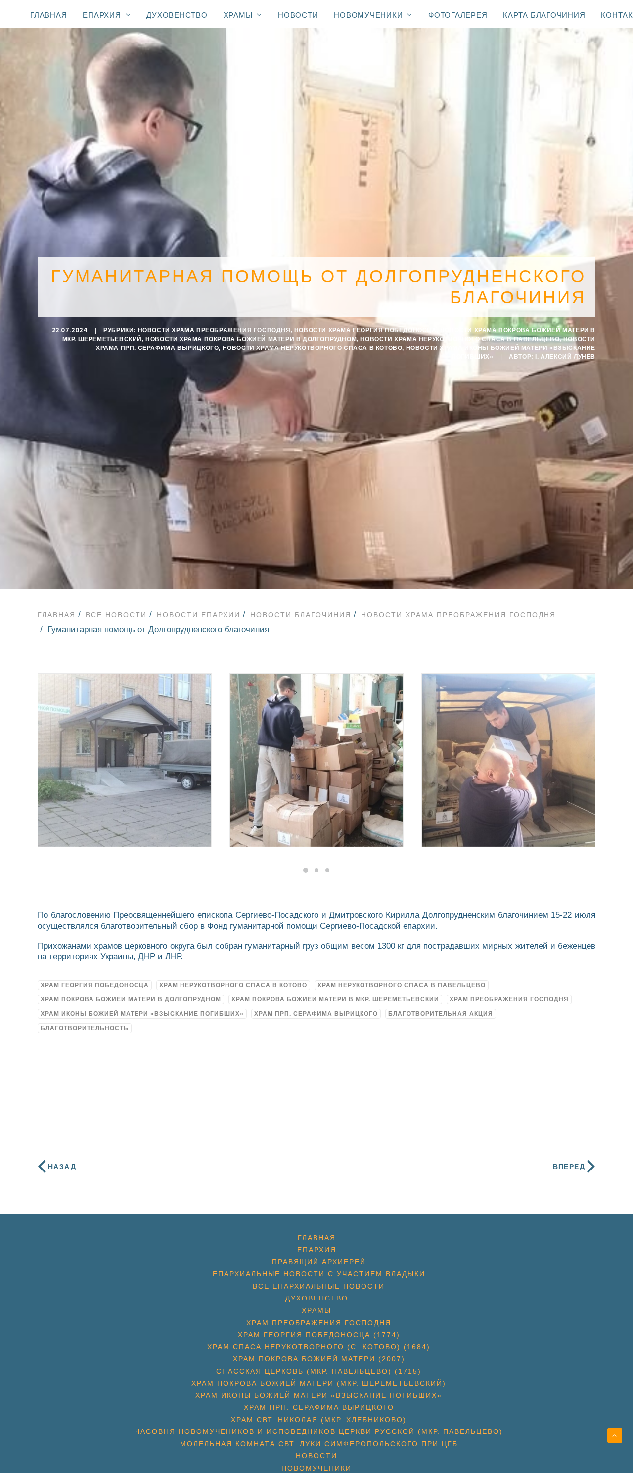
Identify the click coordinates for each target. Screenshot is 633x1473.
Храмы (238, 15)
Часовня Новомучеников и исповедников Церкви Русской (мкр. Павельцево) (319, 1431)
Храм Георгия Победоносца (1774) (319, 1335)
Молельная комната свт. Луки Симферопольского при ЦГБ (319, 1444)
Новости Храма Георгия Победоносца (365, 330)
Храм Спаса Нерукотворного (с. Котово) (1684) (318, 1347)
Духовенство (176, 15)
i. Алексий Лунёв (565, 356)
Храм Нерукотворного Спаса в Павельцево (401, 985)
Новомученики (368, 15)
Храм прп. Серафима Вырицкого (316, 1013)
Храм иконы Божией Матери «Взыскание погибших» (142, 1013)
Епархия (102, 15)
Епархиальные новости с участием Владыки (319, 1274)
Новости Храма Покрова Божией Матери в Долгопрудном (251, 339)
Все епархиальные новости (319, 1286)
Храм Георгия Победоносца (95, 985)
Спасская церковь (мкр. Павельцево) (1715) (318, 1371)
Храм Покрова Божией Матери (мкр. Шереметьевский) (318, 1383)
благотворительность (85, 1028)
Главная (48, 15)
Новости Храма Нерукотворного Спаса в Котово (313, 348)
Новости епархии (198, 615)
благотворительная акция (440, 1013)
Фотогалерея (457, 15)
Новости (298, 15)
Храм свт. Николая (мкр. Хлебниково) (319, 1420)
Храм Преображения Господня (509, 999)
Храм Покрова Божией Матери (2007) (319, 1359)
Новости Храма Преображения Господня (214, 330)
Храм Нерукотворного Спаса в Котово (233, 985)
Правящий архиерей (319, 1262)
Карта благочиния (544, 15)
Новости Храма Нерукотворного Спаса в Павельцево (459, 339)
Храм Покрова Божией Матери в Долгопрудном (131, 999)
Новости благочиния (300, 615)
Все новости (116, 615)
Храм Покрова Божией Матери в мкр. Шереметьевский (335, 999)
